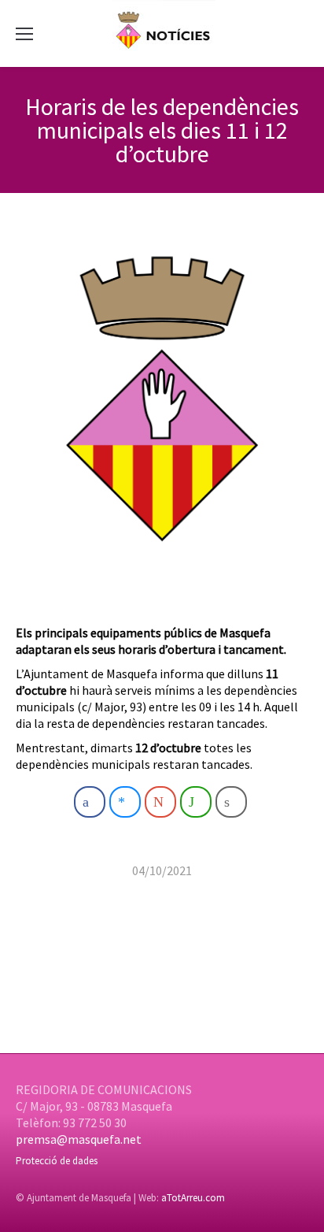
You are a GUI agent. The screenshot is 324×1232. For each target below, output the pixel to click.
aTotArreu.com (193, 1197)
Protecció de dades (57, 1160)
